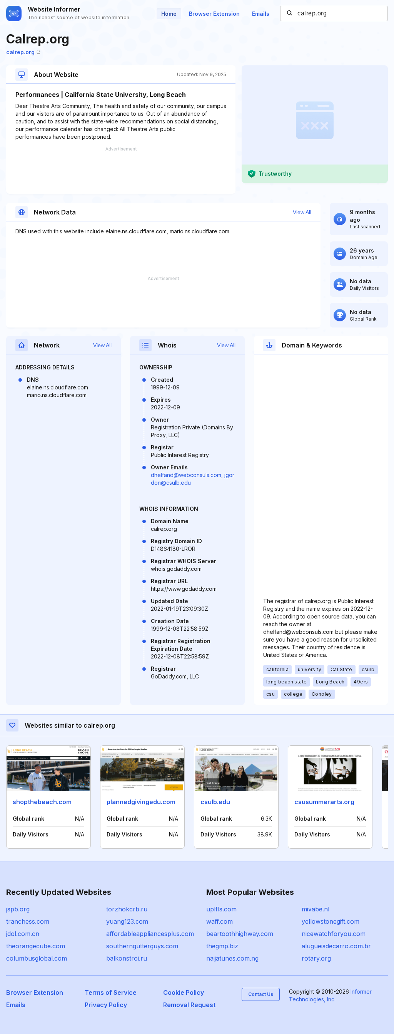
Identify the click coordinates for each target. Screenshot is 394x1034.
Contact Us (260, 994)
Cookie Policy (183, 992)
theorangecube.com (35, 946)
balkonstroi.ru (126, 958)
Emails (260, 13)
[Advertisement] (120, 170)
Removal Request (189, 1005)
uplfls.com (221, 909)
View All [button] (302, 212)
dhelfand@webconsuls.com (186, 475)
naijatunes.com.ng (232, 958)
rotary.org (316, 958)
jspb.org (18, 909)
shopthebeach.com (42, 802)
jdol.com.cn (22, 934)
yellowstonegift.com (330, 921)
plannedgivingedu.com (141, 802)
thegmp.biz (222, 946)
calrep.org (20, 52)
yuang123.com (127, 921)
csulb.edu (215, 802)
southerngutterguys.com (142, 946)
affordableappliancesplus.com (150, 934)
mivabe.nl (315, 909)
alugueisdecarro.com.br (336, 946)
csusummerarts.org (324, 802)
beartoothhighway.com (239, 934)
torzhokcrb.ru (126, 909)
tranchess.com (27, 921)
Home (169, 13)
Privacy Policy (106, 1005)
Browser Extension (214, 13)
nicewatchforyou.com (334, 934)
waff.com (219, 921)
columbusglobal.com (36, 958)
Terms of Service (111, 992)
